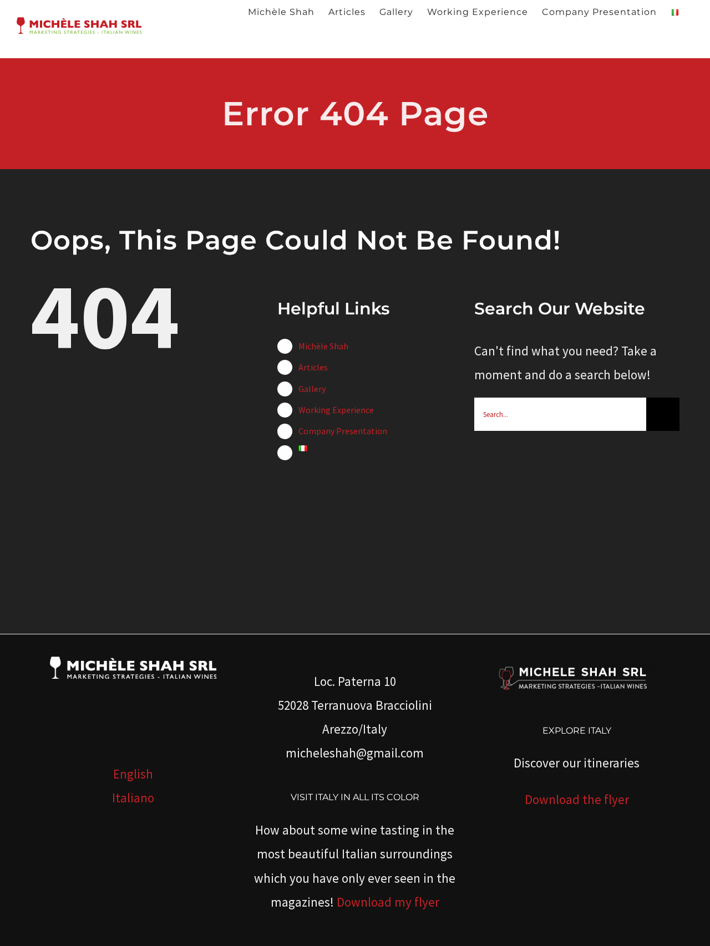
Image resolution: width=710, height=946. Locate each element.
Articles (313, 367)
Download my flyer (388, 902)
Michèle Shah (323, 346)
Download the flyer (577, 799)
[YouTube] (125, 722)
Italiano (133, 798)
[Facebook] (94, 722)
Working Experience (336, 409)
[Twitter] (109, 722)
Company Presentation (342, 430)
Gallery (312, 388)
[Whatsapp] (156, 722)
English (133, 774)
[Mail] (172, 722)
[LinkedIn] (141, 722)
